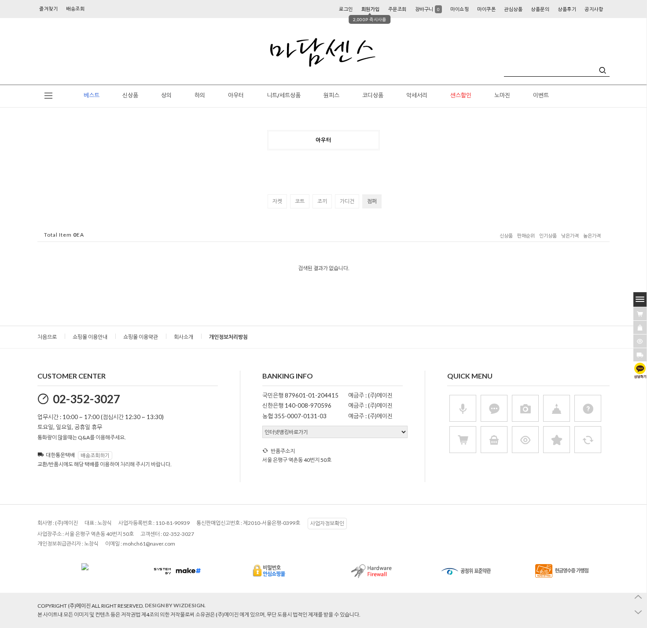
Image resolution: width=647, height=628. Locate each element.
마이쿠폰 (486, 9)
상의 (166, 95)
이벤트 (541, 95)
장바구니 (427, 9)
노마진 (502, 95)
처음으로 (47, 337)
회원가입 (370, 9)
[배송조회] (639, 354)
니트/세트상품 (284, 95)
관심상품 (513, 9)
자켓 (277, 201)
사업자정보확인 (327, 523)
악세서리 (416, 95)
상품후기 (567, 9)
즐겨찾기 (48, 8)
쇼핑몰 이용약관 (140, 337)
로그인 (346, 9)
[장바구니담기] (639, 313)
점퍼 (372, 201)
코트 (300, 201)
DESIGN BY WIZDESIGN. (175, 605)
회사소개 (183, 337)
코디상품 (372, 95)
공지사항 (594, 9)
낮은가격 (570, 236)
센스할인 (460, 95)
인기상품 (548, 236)
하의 (200, 95)
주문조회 (397, 9)
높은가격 (592, 236)
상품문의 (540, 9)
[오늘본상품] (639, 341)
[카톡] (640, 370)
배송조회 (75, 8)
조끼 (322, 201)
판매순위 (526, 236)
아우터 (236, 95)
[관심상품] (639, 327)
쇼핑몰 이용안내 (90, 337)
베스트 (91, 95)
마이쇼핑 (459, 9)
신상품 (130, 95)
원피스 (331, 95)
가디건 (347, 201)
